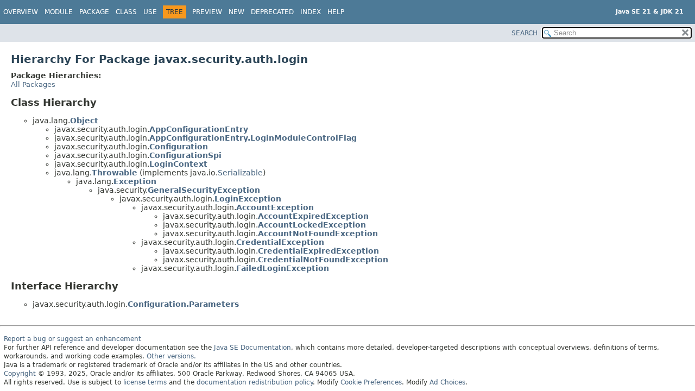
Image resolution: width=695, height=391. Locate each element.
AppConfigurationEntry (198, 129)
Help (335, 12)
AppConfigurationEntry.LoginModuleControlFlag (253, 138)
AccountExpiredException (313, 216)
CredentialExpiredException (318, 251)
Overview (20, 12)
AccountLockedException (312, 224)
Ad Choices (447, 382)
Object (84, 120)
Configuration (178, 146)
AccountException (275, 207)
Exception (134, 181)
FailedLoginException (282, 268)
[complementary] (371, 382)
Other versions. (171, 356)
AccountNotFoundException (318, 233)
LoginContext (178, 164)
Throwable (114, 172)
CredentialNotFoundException (323, 259)
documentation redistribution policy (255, 382)
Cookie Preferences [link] (371, 382)
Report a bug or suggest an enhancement (72, 339)
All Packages (33, 84)
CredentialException (280, 242)
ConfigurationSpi (185, 155)
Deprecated (272, 12)
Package (94, 12)
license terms (145, 382)
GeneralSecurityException (204, 190)
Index (310, 12)
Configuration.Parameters (183, 304)
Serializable (240, 172)
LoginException (247, 198)
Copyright (20, 373)
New (236, 12)
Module (59, 12)
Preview (207, 12)
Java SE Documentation (252, 347)
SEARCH (524, 33)
